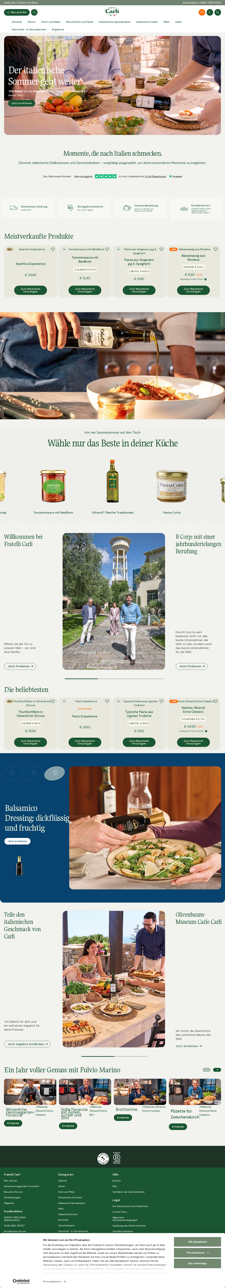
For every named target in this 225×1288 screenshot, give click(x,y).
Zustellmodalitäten (122, 1231)
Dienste (116, 1180)
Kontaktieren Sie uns (15, 1231)
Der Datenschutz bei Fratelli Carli (130, 1206)
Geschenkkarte (66, 1225)
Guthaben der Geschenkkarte (128, 1191)
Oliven (61, 1186)
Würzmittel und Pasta (70, 1197)
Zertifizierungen (12, 1197)
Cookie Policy (119, 1211)
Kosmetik (63, 1219)
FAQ (114, 1186)
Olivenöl (62, 1180)
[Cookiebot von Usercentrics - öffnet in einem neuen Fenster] (21, 1281)
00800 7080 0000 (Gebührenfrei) (15, 1219)
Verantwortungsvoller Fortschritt (21, 1186)
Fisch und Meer (66, 1191)
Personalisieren (52, 1281)
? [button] (205, 279)
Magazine (9, 1203)
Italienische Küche (68, 1214)
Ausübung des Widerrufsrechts (129, 1225)
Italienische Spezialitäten (71, 1203)
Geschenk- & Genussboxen (73, 1231)
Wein (61, 1208)
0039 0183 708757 (14, 1225)
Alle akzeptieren (197, 1241)
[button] (81, 678)
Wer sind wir (10, 1180)
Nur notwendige (197, 1263)
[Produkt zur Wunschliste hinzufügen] (53, 249)
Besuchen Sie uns (13, 1191)
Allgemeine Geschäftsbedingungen (125, 1219)
